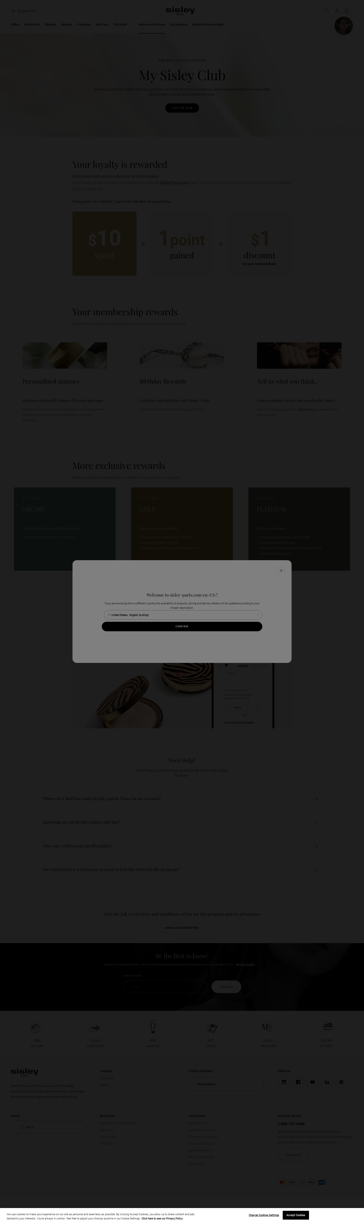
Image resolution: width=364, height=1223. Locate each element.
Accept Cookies (295, 1215)
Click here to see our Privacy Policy (162, 1218)
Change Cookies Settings (264, 1215)
